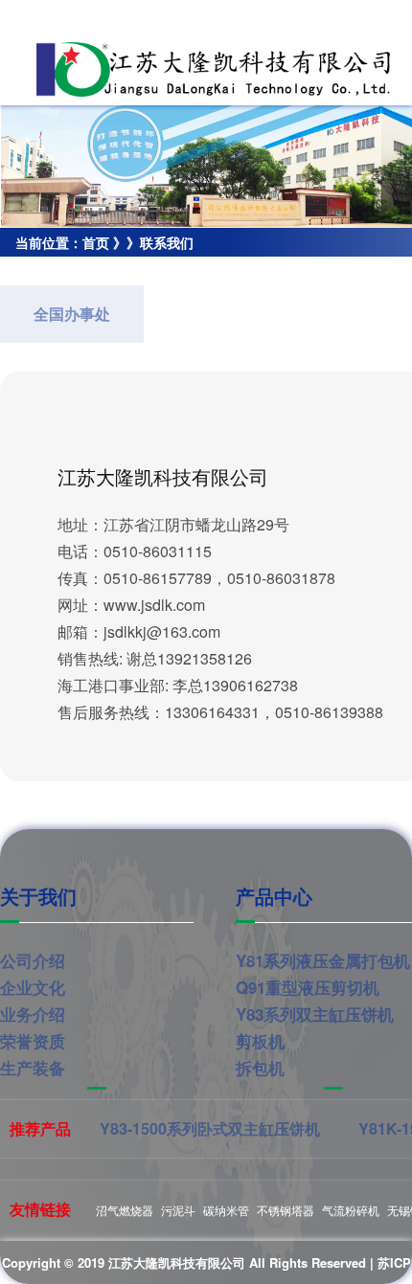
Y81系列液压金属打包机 (323, 960)
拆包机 (260, 1067)
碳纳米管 (226, 1210)
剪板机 (260, 1040)
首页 (95, 242)
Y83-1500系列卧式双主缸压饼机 (210, 1128)
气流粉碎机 (350, 1210)
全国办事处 (72, 314)
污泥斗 (178, 1210)
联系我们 (167, 242)
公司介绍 (32, 960)
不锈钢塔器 (285, 1210)
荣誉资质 (32, 1040)
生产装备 (32, 1067)
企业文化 (32, 987)
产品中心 (274, 896)
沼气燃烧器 (124, 1210)
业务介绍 (32, 1013)
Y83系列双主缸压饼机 (315, 1013)
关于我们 (38, 896)
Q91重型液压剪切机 (307, 987)
